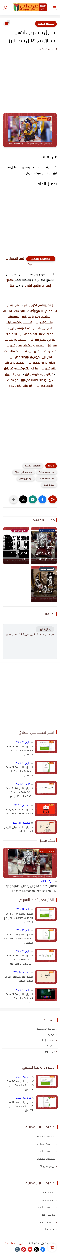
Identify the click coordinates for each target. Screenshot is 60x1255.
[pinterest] (23, 1249)
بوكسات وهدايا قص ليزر (36, 316)
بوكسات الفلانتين (46, 1192)
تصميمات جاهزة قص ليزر (25, 328)
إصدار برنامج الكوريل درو (38, 305)
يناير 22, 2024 (47, 881)
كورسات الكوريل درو (21, 385)
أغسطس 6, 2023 (22, 805)
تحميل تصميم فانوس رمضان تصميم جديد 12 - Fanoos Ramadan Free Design (31, 888)
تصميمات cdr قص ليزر (42, 351)
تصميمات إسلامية (45, 24)
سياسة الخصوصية (46, 1029)
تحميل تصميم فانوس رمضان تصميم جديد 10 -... (44, 588)
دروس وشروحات (47, 1166)
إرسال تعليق (45, 629)
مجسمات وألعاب (47, 1222)
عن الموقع (50, 1051)
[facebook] (42, 1249)
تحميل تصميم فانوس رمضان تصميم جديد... (45, 553)
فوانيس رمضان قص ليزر (39, 374)
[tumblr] (17, 1249)
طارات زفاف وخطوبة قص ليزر (21, 368)
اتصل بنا (51, 1045)
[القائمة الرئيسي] (54, 7)
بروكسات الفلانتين (14, 310)
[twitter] (36, 1249)
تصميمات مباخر (47, 1151)
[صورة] (46, 746)
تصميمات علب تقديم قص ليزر (37, 333)
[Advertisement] (30, 87)
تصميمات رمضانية (46, 472)
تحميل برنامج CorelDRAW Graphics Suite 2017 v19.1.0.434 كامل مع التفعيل (19, 792)
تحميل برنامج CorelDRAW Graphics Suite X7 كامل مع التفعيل (18, 771)
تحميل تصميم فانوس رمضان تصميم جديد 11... (17, 550)
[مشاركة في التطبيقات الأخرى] (14, 499)
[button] (42, 499)
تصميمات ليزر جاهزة (23, 472)
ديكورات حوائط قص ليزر (41, 362)
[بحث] (5, 7)
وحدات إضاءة (49, 485)
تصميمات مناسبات (46, 478)
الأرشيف (50, 1034)
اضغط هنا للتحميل (41, 258)
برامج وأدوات (35, 310)
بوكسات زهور (48, 1200)
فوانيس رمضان (25, 478)
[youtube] (30, 1249)
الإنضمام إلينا (48, 1040)
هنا (11, 285)
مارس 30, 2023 (23, 763)
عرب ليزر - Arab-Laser (16, 1243)
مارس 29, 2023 (23, 742)
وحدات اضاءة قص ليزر (33, 380)
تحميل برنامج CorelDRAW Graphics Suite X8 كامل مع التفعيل (18, 750)
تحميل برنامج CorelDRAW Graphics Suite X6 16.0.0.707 (19, 998)
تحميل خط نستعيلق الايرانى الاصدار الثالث (18, 829)
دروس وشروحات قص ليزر (25, 356)
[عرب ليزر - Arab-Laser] (30, 7)
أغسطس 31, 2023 (21, 822)
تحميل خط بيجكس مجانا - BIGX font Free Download (19, 811)
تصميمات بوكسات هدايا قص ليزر (24, 345)
